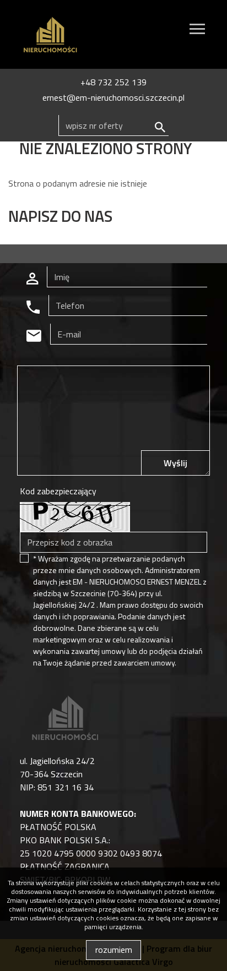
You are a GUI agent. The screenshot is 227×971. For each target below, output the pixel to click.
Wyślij (175, 463)
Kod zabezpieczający (58, 491)
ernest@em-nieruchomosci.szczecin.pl (113, 97)
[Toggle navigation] (197, 30)
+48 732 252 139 (113, 82)
